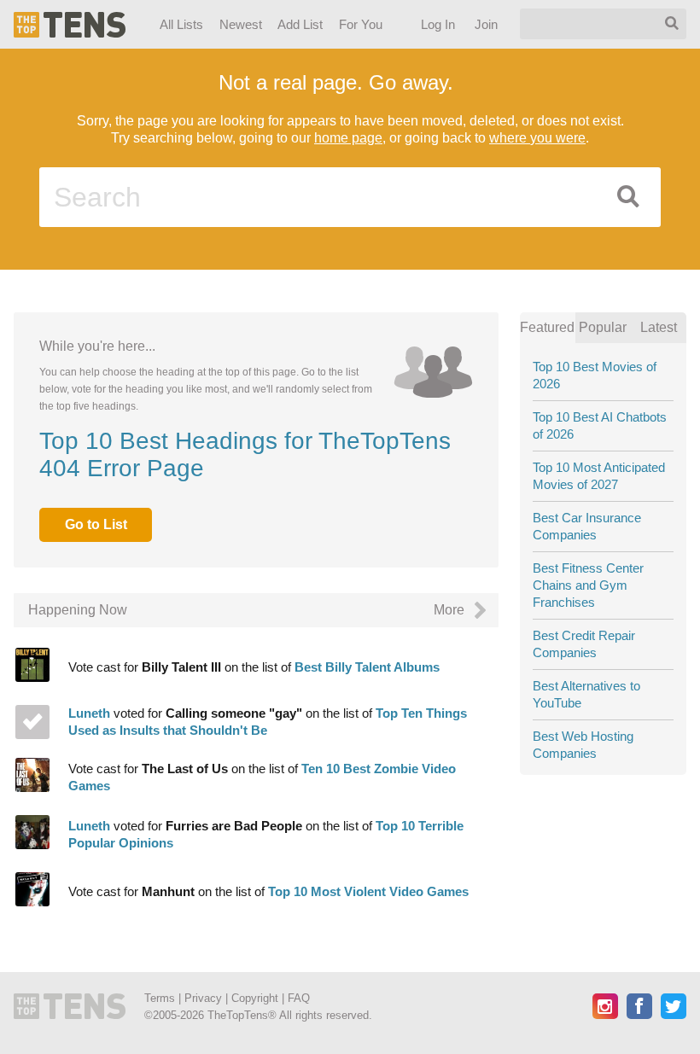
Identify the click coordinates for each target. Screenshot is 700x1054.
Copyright (254, 998)
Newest (240, 24)
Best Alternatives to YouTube (586, 694)
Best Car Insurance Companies (587, 526)
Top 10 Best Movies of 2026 (594, 375)
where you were (537, 138)
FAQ (299, 998)
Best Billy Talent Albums (367, 724)
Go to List (96, 524)
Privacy (203, 998)
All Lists (181, 24)
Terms (159, 998)
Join (487, 24)
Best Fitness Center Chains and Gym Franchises (588, 585)
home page (348, 138)
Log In (439, 24)
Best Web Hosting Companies (583, 744)
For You (360, 24)
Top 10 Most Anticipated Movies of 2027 (599, 476)
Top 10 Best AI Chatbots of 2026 (600, 425)
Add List (300, 24)
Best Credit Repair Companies (584, 644)
